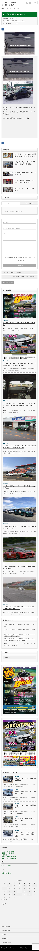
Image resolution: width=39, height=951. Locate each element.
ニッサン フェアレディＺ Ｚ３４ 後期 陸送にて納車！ (17, 624)
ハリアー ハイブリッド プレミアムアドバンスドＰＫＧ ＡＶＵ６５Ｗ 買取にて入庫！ (25, 834)
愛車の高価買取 (6, 930)
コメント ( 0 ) (10, 203)
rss (27, 3)
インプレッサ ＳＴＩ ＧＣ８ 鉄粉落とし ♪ (14, 272)
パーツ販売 (9, 8)
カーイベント (5, 938)
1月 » (7, 899)
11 (24, 888)
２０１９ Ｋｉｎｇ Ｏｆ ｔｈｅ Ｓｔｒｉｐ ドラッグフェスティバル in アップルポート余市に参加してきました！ (19, 405)
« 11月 (3, 899)
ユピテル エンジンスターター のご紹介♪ (25, 189)
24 (19, 894)
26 (29, 894)
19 (29, 891)
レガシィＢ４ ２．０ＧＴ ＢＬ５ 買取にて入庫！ (25, 806)
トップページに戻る (8, 282)
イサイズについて (6, 942)
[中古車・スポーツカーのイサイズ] (9, 4)
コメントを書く (8, 23)
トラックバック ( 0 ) (29, 203)
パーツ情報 (11, 20)
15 (9, 891)
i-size (16, 23)
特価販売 (22, 20)
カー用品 (7, 20)
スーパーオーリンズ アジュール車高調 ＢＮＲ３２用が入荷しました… (25, 155)
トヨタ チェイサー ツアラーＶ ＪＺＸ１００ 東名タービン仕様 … (25, 163)
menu (35, 2)
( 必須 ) (6, 222)
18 (24, 891)
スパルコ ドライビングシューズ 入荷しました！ (25, 173)
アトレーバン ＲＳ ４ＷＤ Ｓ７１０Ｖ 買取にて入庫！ (25, 819)
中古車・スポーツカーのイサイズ (16, 947)
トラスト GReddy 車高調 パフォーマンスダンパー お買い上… (25, 181)
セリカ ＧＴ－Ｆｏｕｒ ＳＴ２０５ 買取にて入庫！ (25, 779)
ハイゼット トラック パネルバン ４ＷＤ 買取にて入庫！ (25, 792)
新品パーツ (17, 20)
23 (14, 894)
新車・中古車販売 (6, 926)
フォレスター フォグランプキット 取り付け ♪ (24, 276)
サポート (4, 934)
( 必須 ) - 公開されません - (12, 228)
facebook (30, 3)
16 (14, 891)
